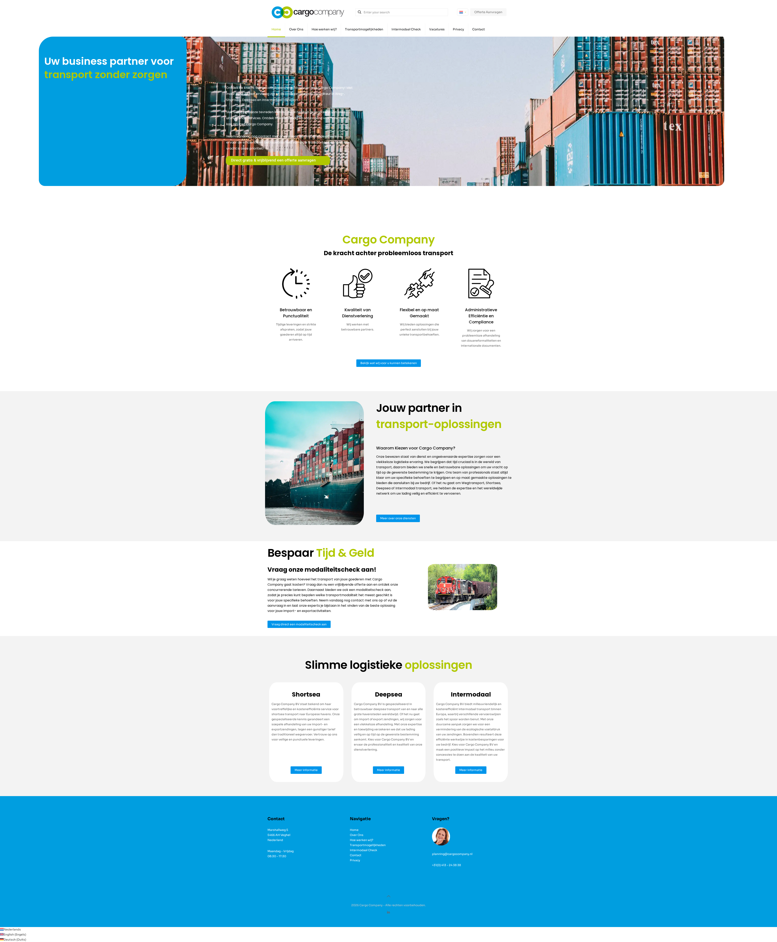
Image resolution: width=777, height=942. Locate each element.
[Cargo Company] (308, 12)
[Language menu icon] (462, 12)
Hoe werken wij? (361, 840)
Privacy (355, 860)
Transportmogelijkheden (368, 845)
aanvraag (275, 605)
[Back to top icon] (388, 896)
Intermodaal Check (363, 850)
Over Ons (356, 835)
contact (357, 600)
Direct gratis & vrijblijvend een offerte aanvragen (273, 160)
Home (354, 830)
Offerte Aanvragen (488, 12)
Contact (355, 855)
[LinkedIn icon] (388, 912)
